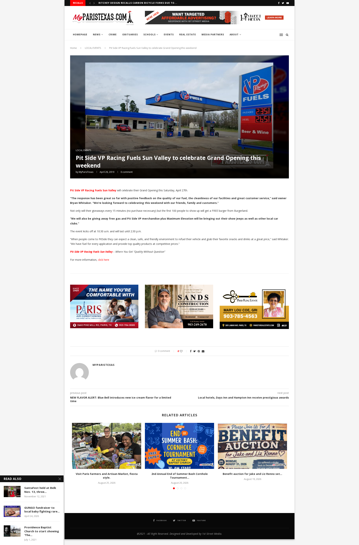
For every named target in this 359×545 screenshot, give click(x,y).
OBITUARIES (130, 34)
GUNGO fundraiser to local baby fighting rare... (42, 509)
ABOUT (234, 34)
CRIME (113, 34)
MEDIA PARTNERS (213, 34)
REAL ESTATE (187, 34)
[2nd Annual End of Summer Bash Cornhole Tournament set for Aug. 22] (179, 446)
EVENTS (169, 34)
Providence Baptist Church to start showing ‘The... (41, 531)
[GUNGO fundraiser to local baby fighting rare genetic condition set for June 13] (12, 511)
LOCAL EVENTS (93, 48)
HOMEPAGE (80, 34)
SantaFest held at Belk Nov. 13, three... (40, 489)
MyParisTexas (86, 172)
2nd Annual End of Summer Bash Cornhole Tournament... (179, 475)
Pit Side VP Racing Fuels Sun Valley (93, 190)
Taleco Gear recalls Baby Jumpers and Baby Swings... (137, 2)
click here (104, 259)
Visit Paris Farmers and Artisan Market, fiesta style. (107, 475)
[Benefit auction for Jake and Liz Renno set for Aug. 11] (252, 446)
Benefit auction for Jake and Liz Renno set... (252, 474)
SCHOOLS (149, 34)
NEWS (96, 34)
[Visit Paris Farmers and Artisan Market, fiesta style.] (106, 446)
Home (73, 48)
